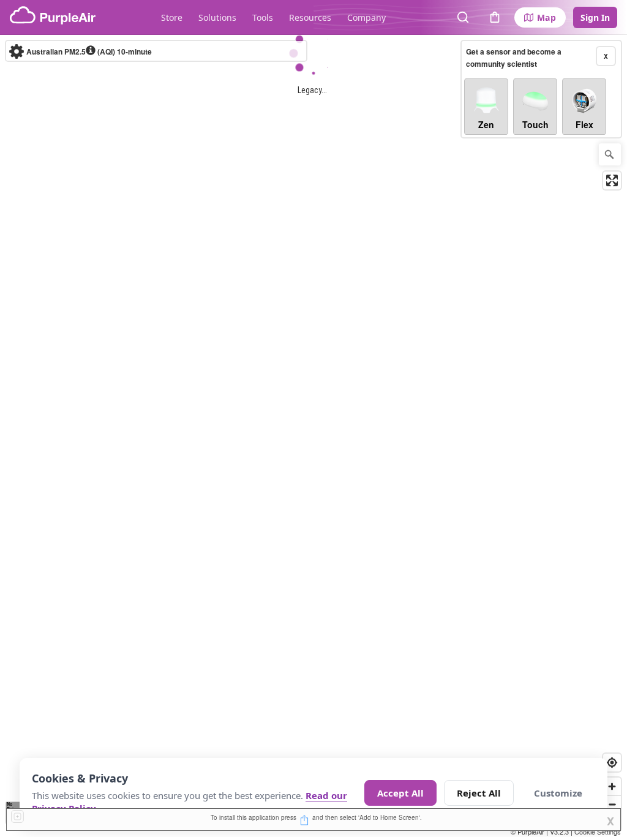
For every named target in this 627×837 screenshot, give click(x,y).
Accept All (400, 793)
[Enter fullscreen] (612, 180)
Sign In (595, 17)
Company (366, 17)
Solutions (217, 17)
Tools (262, 17)
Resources (310, 17)
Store (171, 17)
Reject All (479, 793)
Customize (558, 793)
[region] (313, 436)
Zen (486, 124)
